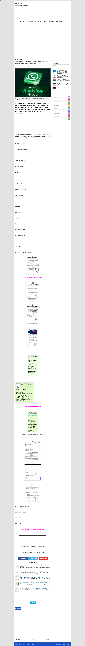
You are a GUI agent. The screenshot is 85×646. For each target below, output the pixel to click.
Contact (60, 644)
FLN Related (56, 118)
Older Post (47, 639)
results (55, 108)
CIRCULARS (56, 97)
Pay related (56, 102)
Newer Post (18, 639)
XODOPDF (32, 644)
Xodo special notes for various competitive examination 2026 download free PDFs (62, 89)
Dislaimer (67, 644)
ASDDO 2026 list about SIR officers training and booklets (63, 66)
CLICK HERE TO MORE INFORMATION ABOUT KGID (33, 540)
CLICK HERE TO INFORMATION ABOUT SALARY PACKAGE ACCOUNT (32, 546)
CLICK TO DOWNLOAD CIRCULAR (22, 506)
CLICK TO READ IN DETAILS (20, 512)
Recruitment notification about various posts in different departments (34, 588)
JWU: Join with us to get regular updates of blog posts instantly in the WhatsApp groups (31, 62)
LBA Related (56, 116)
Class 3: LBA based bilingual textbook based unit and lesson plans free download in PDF (63, 84)
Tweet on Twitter (34, 558)
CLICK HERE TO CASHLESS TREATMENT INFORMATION (32, 434)
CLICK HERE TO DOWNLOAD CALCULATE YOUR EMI (33, 552)
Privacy (63, 644)
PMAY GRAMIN (18, 517)
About (57, 644)
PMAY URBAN (18, 523)
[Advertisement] (55, 10)
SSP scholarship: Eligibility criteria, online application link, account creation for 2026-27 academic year (63, 72)
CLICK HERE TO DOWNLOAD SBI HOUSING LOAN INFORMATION (32, 535)
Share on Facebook (23, 558)
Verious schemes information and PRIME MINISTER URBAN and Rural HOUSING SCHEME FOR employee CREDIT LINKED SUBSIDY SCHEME (34, 576)
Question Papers (57, 113)
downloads (22, 98)
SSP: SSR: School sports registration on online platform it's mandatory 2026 (63, 76)
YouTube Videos (57, 110)
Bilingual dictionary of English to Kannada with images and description (34, 571)
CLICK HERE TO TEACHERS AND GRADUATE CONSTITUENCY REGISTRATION (33, 379)
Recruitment (56, 105)
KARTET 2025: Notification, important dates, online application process (63, 80)
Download (19, 98)
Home (17, 21)
